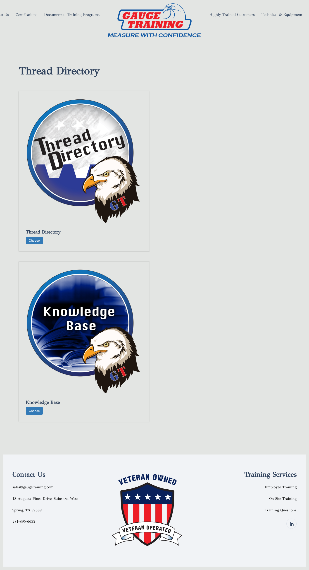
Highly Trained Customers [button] (232, 14)
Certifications (26, 14)
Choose (34, 240)
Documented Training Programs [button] (72, 14)
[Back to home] (154, 21)
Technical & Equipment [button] (281, 14)
